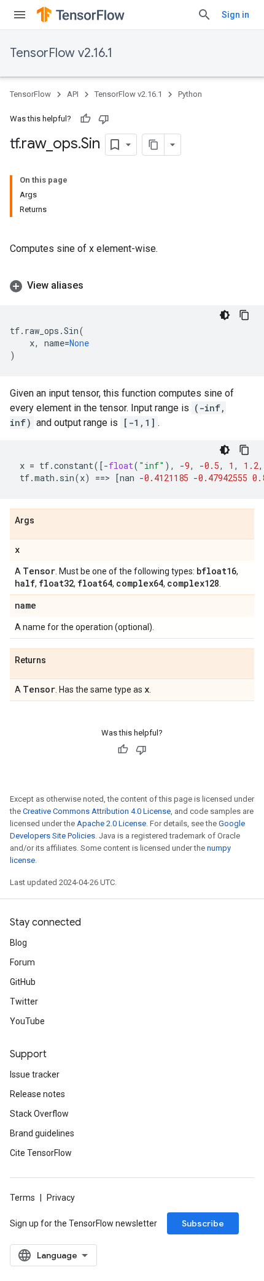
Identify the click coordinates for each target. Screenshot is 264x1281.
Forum (22, 962)
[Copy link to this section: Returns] (58, 660)
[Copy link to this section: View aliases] (95, 285)
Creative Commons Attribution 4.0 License (97, 811)
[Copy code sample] (244, 315)
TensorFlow (30, 94)
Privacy (61, 1198)
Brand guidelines (42, 1133)
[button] (132, 285)
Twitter (24, 1001)
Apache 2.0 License (111, 823)
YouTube (27, 1021)
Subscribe (203, 1223)
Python (190, 94)
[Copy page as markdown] (153, 144)
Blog (18, 943)
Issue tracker (35, 1074)
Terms (22, 1198)
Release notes (37, 1094)
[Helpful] (85, 119)
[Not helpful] (104, 119)
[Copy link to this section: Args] (46, 521)
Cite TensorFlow (41, 1153)
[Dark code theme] (225, 315)
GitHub (23, 982)
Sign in (235, 15)
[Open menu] (19, 14)
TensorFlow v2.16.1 (61, 53)
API (73, 94)
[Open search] (204, 14)
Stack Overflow (39, 1114)
